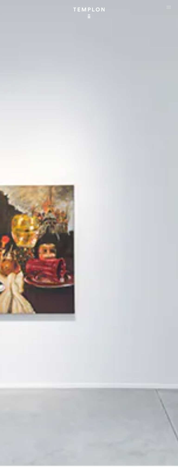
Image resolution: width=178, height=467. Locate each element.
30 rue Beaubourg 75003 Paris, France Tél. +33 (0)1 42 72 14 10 (24, 377)
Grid (142, 447)
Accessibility (112, 461)
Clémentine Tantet (106, 447)
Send (102, 412)
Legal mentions (67, 461)
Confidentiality (90, 461)
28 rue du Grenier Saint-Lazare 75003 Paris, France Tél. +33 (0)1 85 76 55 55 (23, 412)
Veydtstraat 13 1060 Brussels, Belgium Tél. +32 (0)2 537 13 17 (67, 377)
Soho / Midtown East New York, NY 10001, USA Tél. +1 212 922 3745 (66, 409)
